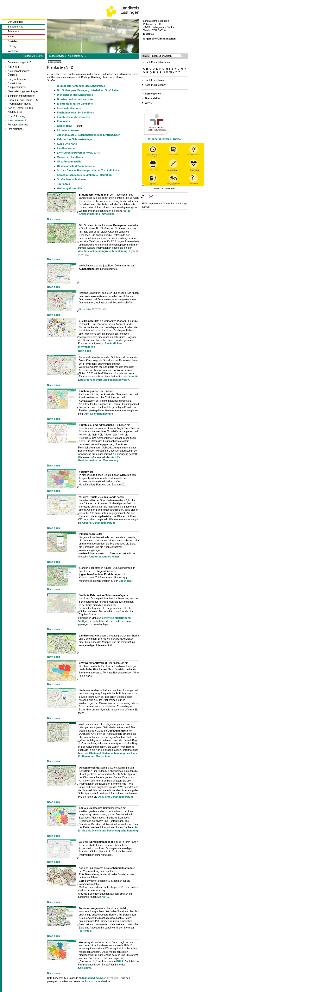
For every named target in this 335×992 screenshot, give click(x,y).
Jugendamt (125, 580)
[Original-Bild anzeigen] (172, 185)
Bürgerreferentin (17, 79)
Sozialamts (85, 967)
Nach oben (53, 219)
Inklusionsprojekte (68, 130)
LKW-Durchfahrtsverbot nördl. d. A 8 (79, 152)
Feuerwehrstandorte (69, 108)
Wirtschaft (13, 51)
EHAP (119, 961)
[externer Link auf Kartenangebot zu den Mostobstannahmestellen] (63, 741)
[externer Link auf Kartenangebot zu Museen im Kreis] (63, 706)
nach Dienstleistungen (157, 62)
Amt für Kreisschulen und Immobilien (105, 212)
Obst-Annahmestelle (69, 161)
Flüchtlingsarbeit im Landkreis (75, 112)
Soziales (12, 41)
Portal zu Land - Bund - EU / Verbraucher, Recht (23, 102)
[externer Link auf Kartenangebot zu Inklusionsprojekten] (63, 551)
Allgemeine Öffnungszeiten (159, 38)
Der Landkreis (15, 21)
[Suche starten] (182, 56)
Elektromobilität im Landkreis (75, 103)
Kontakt (146, 207)
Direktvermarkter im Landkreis (75, 99)
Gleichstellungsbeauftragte (23, 91)
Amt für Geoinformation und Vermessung (99, 459)
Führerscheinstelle (18, 124)
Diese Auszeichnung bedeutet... (164, 139)
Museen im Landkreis (70, 157)
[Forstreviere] (63, 486)
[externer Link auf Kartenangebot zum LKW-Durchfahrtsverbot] (63, 680)
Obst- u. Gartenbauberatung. (99, 522)
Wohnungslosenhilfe (69, 188)
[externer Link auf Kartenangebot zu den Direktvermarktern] (63, 310)
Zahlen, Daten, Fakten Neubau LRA (20, 110)
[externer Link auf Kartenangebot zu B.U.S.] (63, 242)
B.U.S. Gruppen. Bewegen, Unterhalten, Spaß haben (88, 90)
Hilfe (144, 203)
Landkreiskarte (66, 148)
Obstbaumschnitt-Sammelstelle (76, 166)
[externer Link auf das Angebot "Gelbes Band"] (63, 514)
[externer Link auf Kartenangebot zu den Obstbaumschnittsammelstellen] (63, 784)
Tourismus (13, 31)
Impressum (155, 203)
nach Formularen (154, 80)
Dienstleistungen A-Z (19, 62)
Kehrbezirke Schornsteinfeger (75, 139)
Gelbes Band (65, 126)
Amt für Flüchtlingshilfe (98, 413)
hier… (105, 896)
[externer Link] (63, 336)
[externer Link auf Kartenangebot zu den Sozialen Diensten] (63, 825)
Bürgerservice (15, 26)
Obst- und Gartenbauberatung (116, 796)
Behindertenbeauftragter (21, 95)
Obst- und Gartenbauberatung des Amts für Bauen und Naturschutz (107, 755)
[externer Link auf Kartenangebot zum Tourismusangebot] (63, 925)
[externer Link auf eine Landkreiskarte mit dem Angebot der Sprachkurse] (63, 857)
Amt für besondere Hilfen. (104, 556)
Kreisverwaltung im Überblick (18, 73)
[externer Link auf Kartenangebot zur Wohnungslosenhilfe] (63, 959)
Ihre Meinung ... (16, 128)
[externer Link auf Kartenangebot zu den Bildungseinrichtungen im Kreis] (63, 211)
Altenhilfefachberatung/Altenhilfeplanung (102, 251)
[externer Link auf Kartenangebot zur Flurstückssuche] (63, 442)
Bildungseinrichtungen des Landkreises (81, 85)
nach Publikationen (155, 84)
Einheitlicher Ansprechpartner (17, 85)
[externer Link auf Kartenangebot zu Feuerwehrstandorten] (63, 374)
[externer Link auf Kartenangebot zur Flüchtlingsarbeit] (63, 407)
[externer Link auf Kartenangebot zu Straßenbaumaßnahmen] (63, 884)
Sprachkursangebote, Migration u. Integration (84, 174)
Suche (146, 56)
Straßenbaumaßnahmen (71, 179)
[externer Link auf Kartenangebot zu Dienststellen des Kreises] (63, 282)
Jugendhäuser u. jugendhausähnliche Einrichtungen (88, 134)
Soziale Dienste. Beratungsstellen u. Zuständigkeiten (88, 170)
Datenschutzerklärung (174, 203)
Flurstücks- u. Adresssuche (73, 117)
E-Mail (147, 33)
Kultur (11, 36)
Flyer (132, 251)
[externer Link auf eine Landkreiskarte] (63, 652)
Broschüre (85, 309)
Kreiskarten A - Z (77, 55)
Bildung (12, 46)
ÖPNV (148, 102)
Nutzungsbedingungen (92, 978)
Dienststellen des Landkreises (75, 94)
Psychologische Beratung (122, 830)
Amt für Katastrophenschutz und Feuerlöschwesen (108, 378)
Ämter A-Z (13, 66)
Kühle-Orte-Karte (67, 143)
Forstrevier (63, 121)
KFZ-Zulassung (16, 116)
